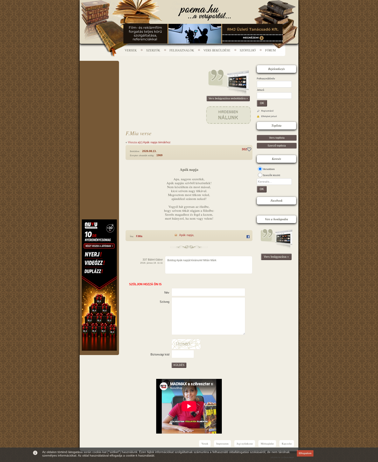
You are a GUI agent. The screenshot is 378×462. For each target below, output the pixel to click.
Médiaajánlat (267, 443)
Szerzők (153, 50)
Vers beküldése (216, 50)
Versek (131, 50)
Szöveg (164, 301)
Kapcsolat (287, 443)
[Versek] (204, 12)
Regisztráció (267, 111)
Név (166, 292)
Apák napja (186, 235)
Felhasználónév (266, 78)
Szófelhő (248, 50)
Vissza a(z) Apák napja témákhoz (149, 142)
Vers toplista (277, 137)
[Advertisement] (99, 74)
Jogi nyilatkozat (245, 443)
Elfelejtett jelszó (269, 116)
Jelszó (260, 90)
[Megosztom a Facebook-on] (248, 236)
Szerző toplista (277, 145)
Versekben (269, 169)
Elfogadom (305, 453)
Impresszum (222, 443)
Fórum (270, 50)
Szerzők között (271, 175)
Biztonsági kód (159, 354)
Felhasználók (182, 50)
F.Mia (139, 236)
